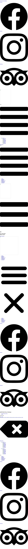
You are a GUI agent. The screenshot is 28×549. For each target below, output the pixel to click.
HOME (2, 318)
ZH (16, 417)
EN (2, 416)
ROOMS (2, 319)
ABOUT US (2, 181)
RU (19, 417)
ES (10, 417)
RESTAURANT (3, 320)
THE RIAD (2, 179)
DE (7, 417)
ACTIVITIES (3, 321)
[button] (14, 120)
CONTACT (2, 182)
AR (13, 417)
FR (2, 417)
